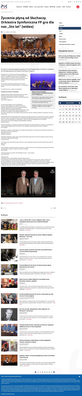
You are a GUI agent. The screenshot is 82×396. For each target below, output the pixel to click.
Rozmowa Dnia (62, 39)
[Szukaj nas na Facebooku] (70, 1)
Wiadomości (19, 6)
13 (60, 115)
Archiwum (58, 6)
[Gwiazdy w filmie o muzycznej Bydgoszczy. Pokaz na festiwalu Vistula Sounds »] (9, 360)
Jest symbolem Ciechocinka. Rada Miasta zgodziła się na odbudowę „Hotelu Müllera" (68, 88)
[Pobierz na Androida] (78, 1)
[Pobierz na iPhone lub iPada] (80, 1)
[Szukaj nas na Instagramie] (68, 1)
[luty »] (79, 103)
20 (60, 118)
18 (76, 115)
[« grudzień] (60, 103)
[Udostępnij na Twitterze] (4, 32)
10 (73, 112)
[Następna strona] (54, 372)
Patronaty (68, 6)
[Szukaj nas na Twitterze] (72, 1)
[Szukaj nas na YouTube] (74, 1)
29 (66, 122)
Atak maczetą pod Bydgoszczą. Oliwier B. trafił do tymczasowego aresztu (70, 57)
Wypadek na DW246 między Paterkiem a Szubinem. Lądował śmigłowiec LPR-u (70, 64)
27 (60, 122)
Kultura (11, 12)
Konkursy (46, 6)
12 (79, 112)
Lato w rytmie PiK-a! (38, 6)
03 (73, 109)
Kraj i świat (61, 25)
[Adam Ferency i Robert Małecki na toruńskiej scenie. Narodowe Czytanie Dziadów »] (9, 284)
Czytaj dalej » (28, 230)
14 (63, 115)
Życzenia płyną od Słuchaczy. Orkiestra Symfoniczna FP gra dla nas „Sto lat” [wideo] (27, 22)
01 (66, 109)
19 (79, 115)
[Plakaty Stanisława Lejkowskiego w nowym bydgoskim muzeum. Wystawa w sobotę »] (9, 345)
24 (73, 118)
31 (63, 109)
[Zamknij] (79, 376)
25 (76, 118)
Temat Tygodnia (62, 41)
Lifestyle (61, 33)
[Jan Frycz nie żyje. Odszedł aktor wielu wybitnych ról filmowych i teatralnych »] (9, 314)
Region (60, 22)
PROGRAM (25, 6)
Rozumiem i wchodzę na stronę (7, 394)
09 (69, 112)
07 (63, 112)
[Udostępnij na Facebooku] (2, 32)
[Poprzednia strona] (35, 372)
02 (69, 109)
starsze (4, 208)
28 (63, 122)
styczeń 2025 (70, 103)
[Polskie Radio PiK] (4, 7)
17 (73, 115)
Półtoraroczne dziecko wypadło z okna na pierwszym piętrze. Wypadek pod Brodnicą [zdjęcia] (69, 81)
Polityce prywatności (5, 383)
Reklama (31, 6)
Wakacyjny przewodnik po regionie (67, 44)
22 (66, 118)
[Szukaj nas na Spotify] (76, 1)
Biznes (60, 36)
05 (79, 109)
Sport (60, 31)
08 (66, 112)
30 (60, 109)
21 (63, 118)
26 (79, 118)
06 (60, 112)
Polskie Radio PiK (5, 12)
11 (76, 112)
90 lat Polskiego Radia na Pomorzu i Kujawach (13, 203)
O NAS (63, 6)
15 (66, 115)
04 (76, 109)
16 (69, 115)
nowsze (51, 208)
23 (69, 118)
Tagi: (2, 203)
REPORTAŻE (52, 6)
